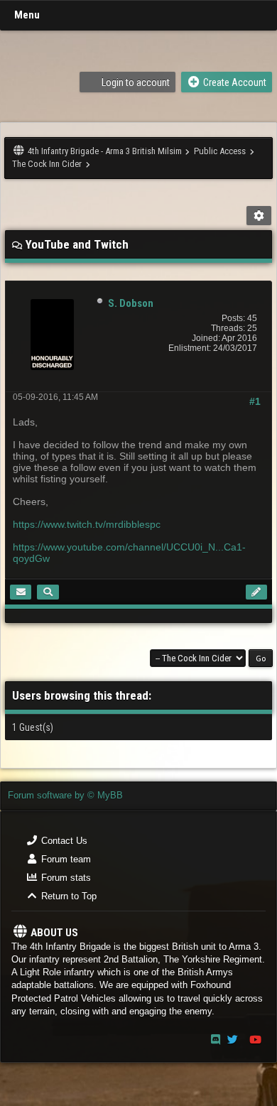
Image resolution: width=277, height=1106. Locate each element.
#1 (255, 401)
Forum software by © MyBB (65, 795)
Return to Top (67, 896)
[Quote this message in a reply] (256, 592)
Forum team (64, 859)
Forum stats (64, 877)
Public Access (220, 151)
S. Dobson (130, 303)
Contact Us (62, 840)
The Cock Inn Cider (47, 163)
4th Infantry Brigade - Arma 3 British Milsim (105, 151)
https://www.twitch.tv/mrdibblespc (87, 524)
